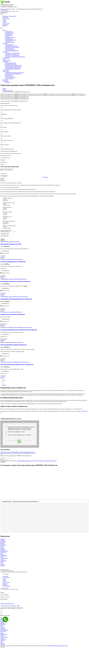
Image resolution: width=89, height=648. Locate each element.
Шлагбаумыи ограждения (6, 80)
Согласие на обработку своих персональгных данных (45, 460)
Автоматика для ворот (10, 42)
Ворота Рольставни (9, 48)
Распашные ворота (9, 35)
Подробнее (2, 256)
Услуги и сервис (6, 18)
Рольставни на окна (9, 44)
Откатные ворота (8, 33)
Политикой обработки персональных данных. (58, 645)
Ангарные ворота (9, 41)
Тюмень (2, 561)
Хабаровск (2, 564)
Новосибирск (3, 552)
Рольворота (7, 36)
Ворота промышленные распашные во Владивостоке (13, 344)
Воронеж (2, 543)
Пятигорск (2, 554)
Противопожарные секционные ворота (13, 65)
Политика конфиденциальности (7, 603)
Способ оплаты (6, 23)
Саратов (2, 559)
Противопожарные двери (10, 62)
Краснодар (2, 548)
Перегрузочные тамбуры (10, 77)
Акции (4, 19)
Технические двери (9, 78)
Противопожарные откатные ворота (12, 68)
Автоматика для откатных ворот (12, 54)
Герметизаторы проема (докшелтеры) (13, 73)
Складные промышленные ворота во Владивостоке (13, 261)
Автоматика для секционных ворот (12, 53)
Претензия (5, 584)
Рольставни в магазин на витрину (12, 47)
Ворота (4, 30)
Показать (2, 239)
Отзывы (4, 21)
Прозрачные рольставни (10, 49)
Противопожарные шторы (10, 64)
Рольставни (5, 43)
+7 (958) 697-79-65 (4, 10)
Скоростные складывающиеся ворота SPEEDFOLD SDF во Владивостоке (18, 329)
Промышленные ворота (10, 37)
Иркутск (2, 546)
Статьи (4, 22)
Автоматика (5, 52)
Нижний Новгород (4, 551)
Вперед (4, 385)
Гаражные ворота (9, 31)
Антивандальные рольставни (11, 45)
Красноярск (2, 549)
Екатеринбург (3, 545)
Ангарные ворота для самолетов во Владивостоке (12, 314)
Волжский (2, 542)
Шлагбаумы (7, 82)
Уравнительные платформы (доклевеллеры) (14, 72)
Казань (1, 547)
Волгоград (2, 538)
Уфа (1, 563)
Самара (2, 557)
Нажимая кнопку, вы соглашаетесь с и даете (29, 460)
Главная (4, 88)
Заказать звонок (4, 12)
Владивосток (3, 9)
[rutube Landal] (3, 591)
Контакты (5, 25)
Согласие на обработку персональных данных (10, 605)
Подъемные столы (9, 76)
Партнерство (5, 24)
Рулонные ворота (8, 38)
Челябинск (2, 565)
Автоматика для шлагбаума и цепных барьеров (15, 56)
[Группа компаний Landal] (5, 3)
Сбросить (2, 240)
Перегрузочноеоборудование (6, 71)
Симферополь (3, 560)
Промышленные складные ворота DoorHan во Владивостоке (15, 281)
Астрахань (2, 540)
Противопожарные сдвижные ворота (13, 67)
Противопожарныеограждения (7, 61)
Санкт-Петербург (4, 558)
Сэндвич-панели (6, 586)
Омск (1, 553)
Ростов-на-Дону (3, 555)
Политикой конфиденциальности (24, 460)
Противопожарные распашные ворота (13, 66)
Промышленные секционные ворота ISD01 (11, 244)
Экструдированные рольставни (11, 50)
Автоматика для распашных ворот (12, 55)
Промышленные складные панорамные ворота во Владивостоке (16, 299)
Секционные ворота (9, 32)
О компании (5, 17)
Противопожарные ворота (10, 39)
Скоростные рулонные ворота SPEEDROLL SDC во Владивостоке (16, 364)
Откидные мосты (8, 75)
